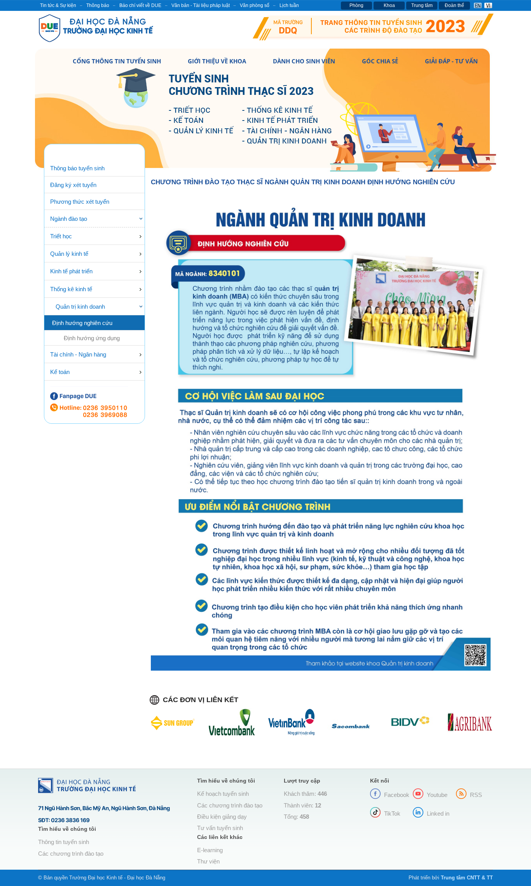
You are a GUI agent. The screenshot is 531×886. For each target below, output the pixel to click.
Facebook (396, 795)
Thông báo (97, 5)
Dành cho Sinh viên (304, 61)
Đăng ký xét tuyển (73, 185)
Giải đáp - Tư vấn (451, 61)
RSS (476, 795)
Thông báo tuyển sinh (77, 168)
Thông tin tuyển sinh (63, 842)
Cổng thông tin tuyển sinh (117, 61)
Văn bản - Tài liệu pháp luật (200, 5)
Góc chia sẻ (380, 61)
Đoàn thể (454, 5)
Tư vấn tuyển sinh (220, 828)
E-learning (210, 850)
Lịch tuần (289, 5)
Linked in (438, 814)
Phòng (356, 5)
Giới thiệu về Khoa (217, 61)
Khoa (389, 5)
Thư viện (208, 861)
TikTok (392, 814)
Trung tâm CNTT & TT (467, 878)
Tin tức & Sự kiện (58, 5)
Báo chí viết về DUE (140, 5)
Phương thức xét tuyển (79, 202)
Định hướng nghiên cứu (82, 323)
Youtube (437, 795)
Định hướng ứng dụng (92, 338)
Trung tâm (422, 5)
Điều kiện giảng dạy (222, 817)
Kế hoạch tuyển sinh (223, 794)
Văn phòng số (254, 5)
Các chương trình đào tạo (70, 854)
